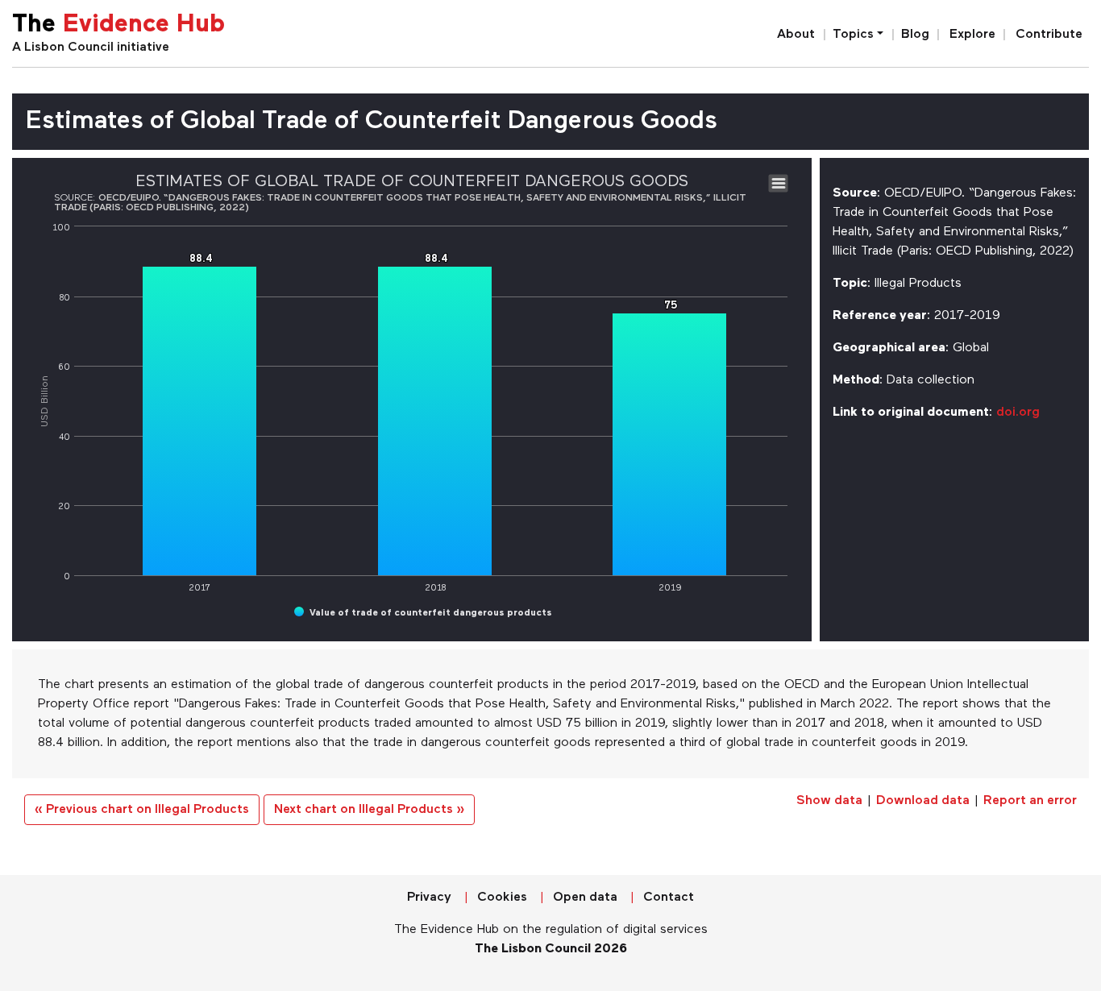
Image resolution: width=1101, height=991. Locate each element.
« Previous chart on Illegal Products (142, 809)
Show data (829, 800)
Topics (853, 34)
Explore (972, 34)
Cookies (502, 897)
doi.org (1018, 412)
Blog (915, 34)
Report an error (1030, 800)
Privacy (429, 897)
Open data (585, 897)
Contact (668, 897)
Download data (923, 800)
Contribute (1049, 34)
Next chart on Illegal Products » (369, 809)
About (796, 34)
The (118, 25)
